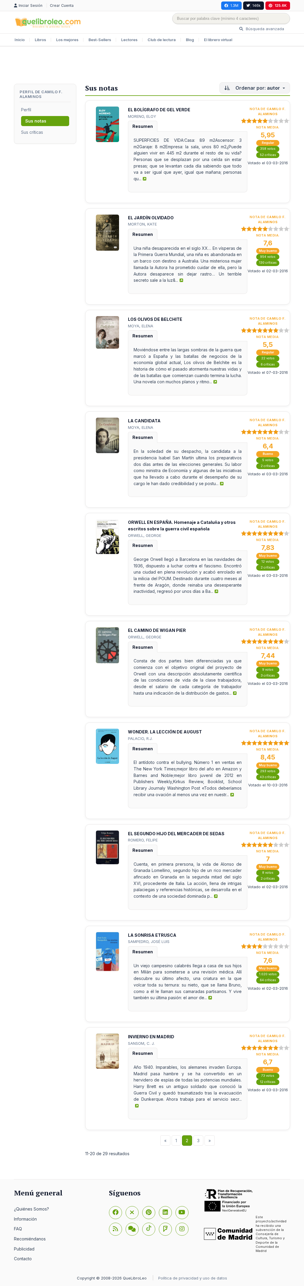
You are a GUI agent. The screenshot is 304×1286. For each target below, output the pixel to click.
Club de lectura (162, 40)
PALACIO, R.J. (140, 738)
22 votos (268, 358)
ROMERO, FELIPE (143, 840)
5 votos (267, 460)
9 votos (267, 670)
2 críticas (268, 466)
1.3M (234, 5)
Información (25, 1218)
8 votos (267, 873)
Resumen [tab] (142, 126)
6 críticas (268, 364)
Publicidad (24, 1248)
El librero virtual (218, 40)
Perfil (26, 109)
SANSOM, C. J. (141, 1043)
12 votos (268, 562)
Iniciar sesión (31, 5)
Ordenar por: (257, 88)
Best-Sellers (99, 40)
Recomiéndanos (30, 1238)
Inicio (20, 40)
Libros (40, 40)
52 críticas (268, 155)
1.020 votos (268, 974)
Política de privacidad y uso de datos (192, 1278)
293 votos (268, 771)
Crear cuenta (62, 5)
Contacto (23, 1258)
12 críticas (268, 1082)
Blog (190, 40)
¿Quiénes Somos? (31, 1208)
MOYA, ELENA (140, 325)
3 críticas (268, 675)
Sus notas (35, 120)
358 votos (268, 149)
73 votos (267, 1076)
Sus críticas (32, 132)
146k (256, 5)
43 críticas (268, 777)
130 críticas (268, 263)
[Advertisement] (152, 65)
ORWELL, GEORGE (144, 535)
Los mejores (67, 40)
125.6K (281, 5)
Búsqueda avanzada (264, 28)
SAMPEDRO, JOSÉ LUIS (149, 941)
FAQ (18, 1228)
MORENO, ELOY (142, 116)
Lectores (129, 40)
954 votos (268, 257)
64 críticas (268, 980)
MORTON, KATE (142, 224)
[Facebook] (115, 1212)
